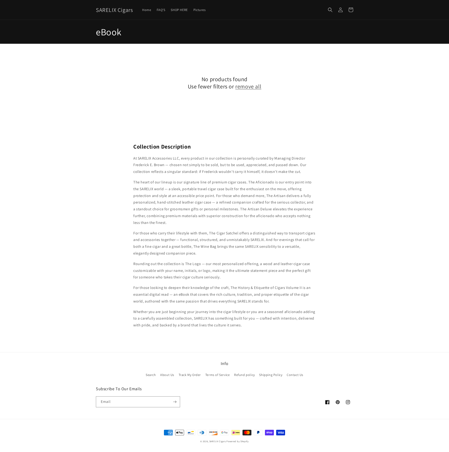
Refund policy (244, 375)
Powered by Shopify (237, 441)
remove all (248, 86)
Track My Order (190, 375)
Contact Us (295, 375)
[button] (330, 10)
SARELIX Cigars (218, 441)
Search (151, 375)
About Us (167, 375)
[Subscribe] (175, 401)
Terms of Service (217, 375)
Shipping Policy (270, 375)
